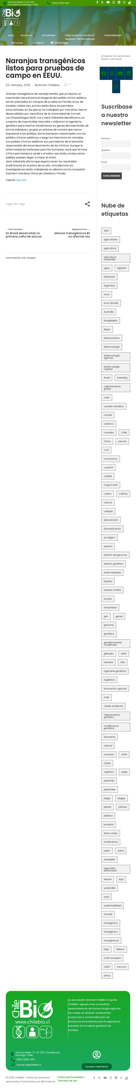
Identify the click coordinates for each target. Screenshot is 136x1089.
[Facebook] (104, 73)
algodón (122, 268)
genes (119, 616)
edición (108, 546)
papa (124, 772)
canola (108, 415)
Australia (109, 311)
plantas (122, 807)
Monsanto (109, 737)
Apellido (105, 150)
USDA (107, 966)
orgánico (109, 772)
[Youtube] (120, 73)
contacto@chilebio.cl (28, 1064)
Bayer (107, 329)
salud (121, 850)
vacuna (121, 966)
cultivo (107, 493)
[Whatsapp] (116, 86)
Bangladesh (110, 320)
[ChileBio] (33, 17)
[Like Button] (66, 84)
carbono (109, 423)
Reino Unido (110, 833)
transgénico (111, 931)
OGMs (107, 763)
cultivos (123, 493)
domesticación (112, 528)
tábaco (120, 949)
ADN (106, 230)
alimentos (109, 276)
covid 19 (108, 467)
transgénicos (111, 940)
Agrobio (21, 180)
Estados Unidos (112, 590)
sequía (107, 879)
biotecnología (112, 346)
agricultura (110, 248)
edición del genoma (115, 555)
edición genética (113, 563)
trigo (106, 949)
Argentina (109, 285)
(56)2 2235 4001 (60, 3)
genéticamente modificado (113, 644)
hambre (108, 662)
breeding (122, 377)
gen (106, 616)
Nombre (105, 138)
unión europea (112, 958)
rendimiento (111, 842)
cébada (108, 511)
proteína (108, 824)
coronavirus (110, 458)
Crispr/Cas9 (111, 485)
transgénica (111, 923)
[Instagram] (112, 73)
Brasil (107, 377)
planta (107, 807)
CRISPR (108, 476)
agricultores (110, 239)
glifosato (109, 653)
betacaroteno (112, 338)
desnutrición (111, 520)
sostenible (109, 888)
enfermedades (112, 572)
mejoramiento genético (112, 716)
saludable (109, 859)
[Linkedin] (128, 73)
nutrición (109, 754)
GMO (124, 653)
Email (104, 162)
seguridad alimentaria (110, 869)
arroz (106, 294)
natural (108, 745)
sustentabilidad (112, 905)
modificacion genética (111, 727)
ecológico (109, 537)
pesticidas (109, 789)
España (108, 581)
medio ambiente (113, 706)
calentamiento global (112, 387)
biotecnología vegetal (112, 368)
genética (109, 633)
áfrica (107, 975)
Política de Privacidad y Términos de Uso (71, 1079)
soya (106, 896)
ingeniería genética (115, 671)
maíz (106, 697)
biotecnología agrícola (112, 357)
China (107, 441)
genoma (109, 625)
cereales (109, 432)
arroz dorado (111, 303)
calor (107, 397)
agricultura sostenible (110, 258)
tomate (108, 914)
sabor (107, 850)
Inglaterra (109, 679)
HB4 (122, 662)
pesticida (109, 780)
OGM (124, 754)
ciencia (122, 441)
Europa (108, 598)
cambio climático (114, 406)
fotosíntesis (110, 607)
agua (107, 268)
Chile (124, 432)
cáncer (108, 502)
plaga (107, 798)
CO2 (106, 450)
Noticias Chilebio (47, 85)
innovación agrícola (115, 688)
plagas (121, 798)
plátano (108, 815)
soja (121, 879)
